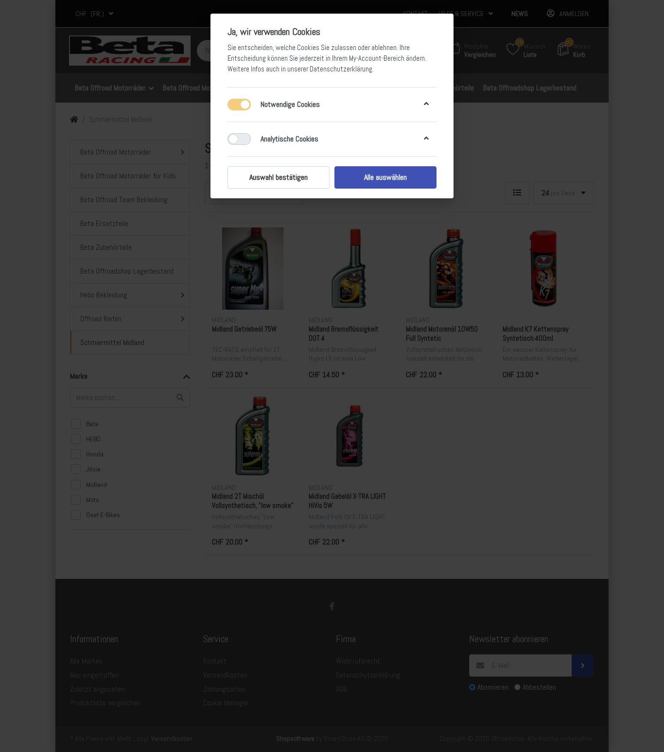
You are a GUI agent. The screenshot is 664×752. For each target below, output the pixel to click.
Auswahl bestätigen (278, 177)
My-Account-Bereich (376, 58)
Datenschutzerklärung (341, 69)
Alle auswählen (385, 177)
